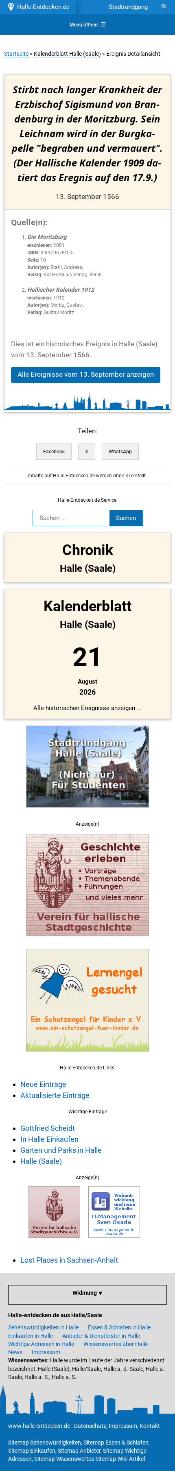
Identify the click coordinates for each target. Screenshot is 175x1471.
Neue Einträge (43, 1084)
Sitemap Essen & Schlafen (116, 1442)
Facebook (54, 452)
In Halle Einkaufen (49, 1139)
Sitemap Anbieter (79, 1450)
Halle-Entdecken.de (42, 7)
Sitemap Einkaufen (31, 1450)
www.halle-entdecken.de (39, 1426)
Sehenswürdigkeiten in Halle (43, 1327)
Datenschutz (90, 1426)
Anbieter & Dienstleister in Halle (101, 1336)
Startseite (16, 53)
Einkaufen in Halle (30, 1336)
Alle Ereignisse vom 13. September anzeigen (86, 374)
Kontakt (150, 1426)
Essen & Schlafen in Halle (119, 1327)
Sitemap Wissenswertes (64, 1459)
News (15, 1352)
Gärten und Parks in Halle (61, 1150)
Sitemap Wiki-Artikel (120, 1459)
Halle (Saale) (41, 1161)
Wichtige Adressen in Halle (41, 1344)
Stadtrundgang (128, 7)
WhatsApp (120, 452)
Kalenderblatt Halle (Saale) (67, 53)
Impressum (46, 1352)
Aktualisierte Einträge (55, 1095)
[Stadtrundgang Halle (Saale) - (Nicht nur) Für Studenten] (87, 812)
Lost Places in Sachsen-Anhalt (69, 1260)
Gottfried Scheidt (47, 1128)
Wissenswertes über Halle (115, 1344)
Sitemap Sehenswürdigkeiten (44, 1442)
